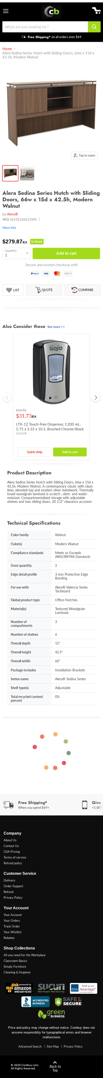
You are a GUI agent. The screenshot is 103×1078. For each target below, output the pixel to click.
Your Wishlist (13, 932)
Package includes (23, 670)
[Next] (96, 397)
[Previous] (7, 397)
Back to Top (55, 1068)
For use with (20, 587)
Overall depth (20, 643)
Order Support (13, 886)
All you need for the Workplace (25, 955)
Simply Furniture (15, 966)
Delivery (9, 880)
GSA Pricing (12, 851)
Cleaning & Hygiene (17, 972)
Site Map (53, 1046)
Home (7, 49)
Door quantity (21, 565)
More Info (9, 228)
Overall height (21, 652)
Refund (8, 892)
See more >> (56, 327)
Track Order (12, 926)
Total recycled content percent (27, 698)
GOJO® (21, 433)
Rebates (9, 938)
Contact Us (11, 846)
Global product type (25, 600)
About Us (10, 840)
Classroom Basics (15, 961)
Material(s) (18, 609)
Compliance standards (27, 553)
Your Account (13, 915)
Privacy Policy (13, 897)
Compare (85, 290)
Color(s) (16, 544)
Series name (20, 679)
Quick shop (34, 452)
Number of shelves (24, 634)
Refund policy (13, 863)
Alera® (12, 214)
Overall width (20, 661)
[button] (13, 290)
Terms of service (15, 857)
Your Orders (12, 920)
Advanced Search (30, 1046)
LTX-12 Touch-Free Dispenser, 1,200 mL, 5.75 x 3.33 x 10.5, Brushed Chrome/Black (50, 426)
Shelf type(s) (20, 688)
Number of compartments (21, 624)
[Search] (94, 26)
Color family (20, 535)
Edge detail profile (24, 574)
